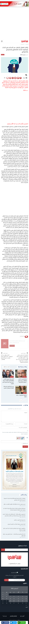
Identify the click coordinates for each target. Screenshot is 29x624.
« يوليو (27, 607)
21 (10, 601)
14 (10, 599)
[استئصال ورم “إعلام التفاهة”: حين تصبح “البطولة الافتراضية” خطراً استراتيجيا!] (21, 374)
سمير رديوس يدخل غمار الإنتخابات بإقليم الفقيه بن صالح (14, 504)
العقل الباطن (22, 336)
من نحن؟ (5, 616)
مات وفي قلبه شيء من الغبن (19, 520)
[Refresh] (27, 437)
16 (2, 599)
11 (22, 599)
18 (22, 601)
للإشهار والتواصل (13, 616)
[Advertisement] (14, 22)
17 (26, 601)
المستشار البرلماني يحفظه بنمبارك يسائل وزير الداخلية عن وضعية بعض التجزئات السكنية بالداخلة (14, 509)
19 (18, 601)
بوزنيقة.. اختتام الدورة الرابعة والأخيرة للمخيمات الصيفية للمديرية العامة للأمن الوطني (14, 499)
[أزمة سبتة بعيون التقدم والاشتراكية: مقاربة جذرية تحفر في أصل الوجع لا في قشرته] (8, 374)
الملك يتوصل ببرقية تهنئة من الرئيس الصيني (16, 524)
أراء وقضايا (2, 54)
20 (13, 601)
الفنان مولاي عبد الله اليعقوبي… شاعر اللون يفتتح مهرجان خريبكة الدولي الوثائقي (6, 357)
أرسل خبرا (22, 616)
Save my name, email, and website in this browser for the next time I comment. (15, 433)
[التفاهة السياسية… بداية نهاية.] (21, 390)
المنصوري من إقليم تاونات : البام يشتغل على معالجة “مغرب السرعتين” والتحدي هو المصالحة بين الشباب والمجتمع (14, 515)
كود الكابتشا (25, 443)
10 (26, 599)
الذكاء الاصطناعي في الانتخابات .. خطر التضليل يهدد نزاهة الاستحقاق (14, 535)
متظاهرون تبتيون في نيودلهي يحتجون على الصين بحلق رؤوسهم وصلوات (14, 529)
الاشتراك (6, 580)
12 (18, 599)
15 (6, 599)
